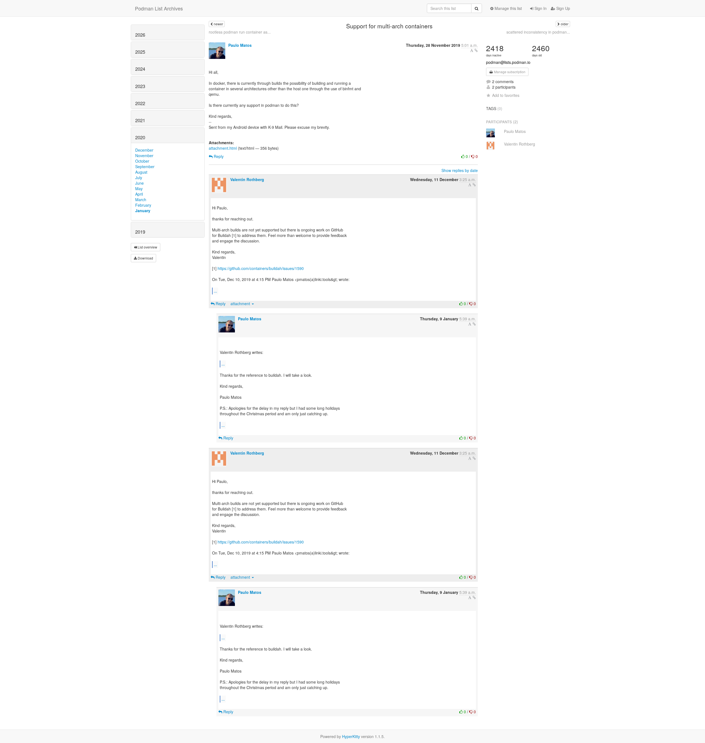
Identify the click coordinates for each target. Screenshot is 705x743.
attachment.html (223, 148)
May (139, 188)
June (139, 183)
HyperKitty (351, 736)
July (138, 177)
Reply (218, 156)
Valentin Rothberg (247, 179)
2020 (140, 137)
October (142, 161)
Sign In (540, 8)
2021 (140, 120)
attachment (241, 303)
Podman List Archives (159, 8)
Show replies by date (459, 170)
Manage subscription (509, 71)
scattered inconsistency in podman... (538, 32)
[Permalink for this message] (476, 50)
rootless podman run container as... (240, 32)
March (140, 199)
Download (145, 258)
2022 (140, 103)
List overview (147, 247)
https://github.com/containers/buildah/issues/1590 (261, 268)
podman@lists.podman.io (508, 62)
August (141, 172)
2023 (140, 86)
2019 (140, 231)
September (144, 166)
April (139, 194)
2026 (140, 34)
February (143, 205)
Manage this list (508, 8)
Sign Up (562, 8)
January (142, 210)
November (144, 155)
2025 (140, 51)
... (215, 291)
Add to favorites (505, 95)
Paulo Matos (240, 45)
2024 (140, 68)
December (144, 150)
